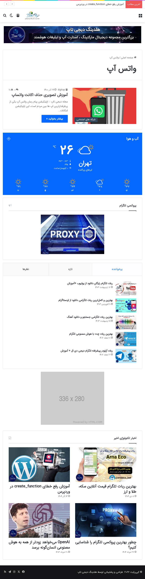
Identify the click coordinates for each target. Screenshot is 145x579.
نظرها (25, 269)
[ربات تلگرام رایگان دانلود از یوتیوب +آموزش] (126, 288)
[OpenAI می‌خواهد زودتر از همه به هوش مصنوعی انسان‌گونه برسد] (39, 520)
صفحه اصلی (127, 58)
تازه (70, 269)
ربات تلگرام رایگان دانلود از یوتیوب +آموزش (90, 283)
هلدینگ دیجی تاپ (87, 572)
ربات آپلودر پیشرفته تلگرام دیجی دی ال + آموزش (87, 351)
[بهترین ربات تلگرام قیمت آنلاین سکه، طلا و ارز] (105, 464)
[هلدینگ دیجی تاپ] (72, 35)
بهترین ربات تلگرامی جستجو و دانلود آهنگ (90, 317)
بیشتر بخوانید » (54, 119)
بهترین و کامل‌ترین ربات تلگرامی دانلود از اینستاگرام (86, 300)
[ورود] (18, 16)
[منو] (140, 16)
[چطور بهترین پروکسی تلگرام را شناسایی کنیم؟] (105, 520)
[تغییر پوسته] (11, 16)
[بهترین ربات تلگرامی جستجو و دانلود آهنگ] (126, 322)
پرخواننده (117, 269)
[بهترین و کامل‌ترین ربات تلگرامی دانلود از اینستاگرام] (126, 305)
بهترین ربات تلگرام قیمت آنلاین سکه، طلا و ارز (107, 489)
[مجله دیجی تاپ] (32, 15)
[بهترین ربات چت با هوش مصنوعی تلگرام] (126, 339)
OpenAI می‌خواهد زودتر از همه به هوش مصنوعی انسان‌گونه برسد (39, 544)
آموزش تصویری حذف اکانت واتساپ (40, 95)
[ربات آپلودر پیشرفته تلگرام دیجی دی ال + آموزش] (126, 356)
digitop (61, 90)
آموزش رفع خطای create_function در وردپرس (100, 4)
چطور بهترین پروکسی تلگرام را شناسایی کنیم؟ (105, 544)
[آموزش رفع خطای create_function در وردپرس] (39, 464)
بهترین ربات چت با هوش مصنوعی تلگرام (91, 334)
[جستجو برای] (5, 16)
